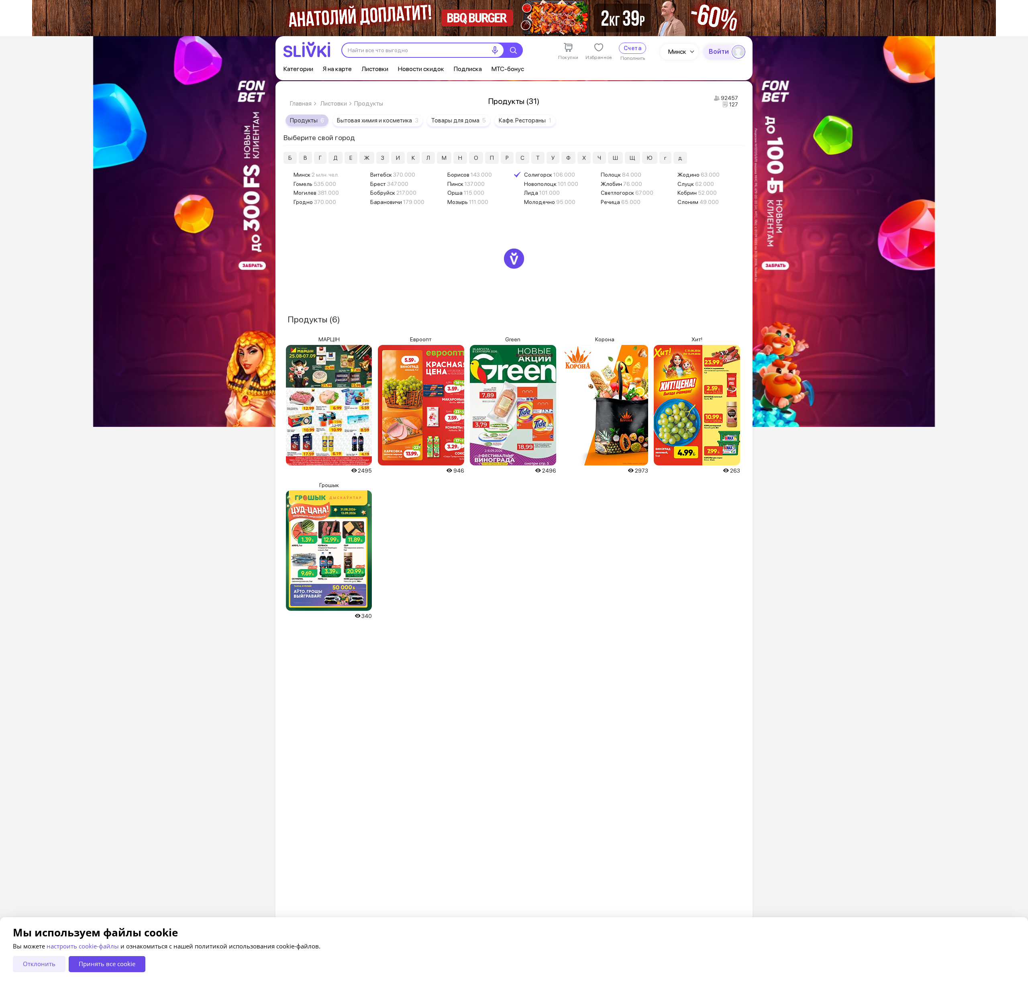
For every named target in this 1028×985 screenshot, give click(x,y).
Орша (465, 193)
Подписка (468, 69)
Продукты (307, 120)
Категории (298, 69)
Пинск (466, 184)
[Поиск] (513, 50)
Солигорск (549, 174)
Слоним (698, 202)
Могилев (316, 193)
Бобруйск (393, 193)
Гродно (315, 202)
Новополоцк (551, 184)
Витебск (392, 174)
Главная (301, 103)
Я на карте (337, 69)
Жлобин (621, 184)
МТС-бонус (508, 69)
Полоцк (621, 174)
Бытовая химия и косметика (377, 120)
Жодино (698, 174)
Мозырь (467, 202)
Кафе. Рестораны (525, 120)
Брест (389, 184)
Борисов (469, 174)
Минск (677, 51)
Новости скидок (421, 69)
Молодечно (549, 202)
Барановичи (397, 202)
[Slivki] (307, 49)
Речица (620, 202)
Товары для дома (458, 120)
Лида (542, 193)
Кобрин (697, 193)
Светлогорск (627, 193)
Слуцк (695, 184)
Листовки (374, 69)
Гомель (315, 184)
